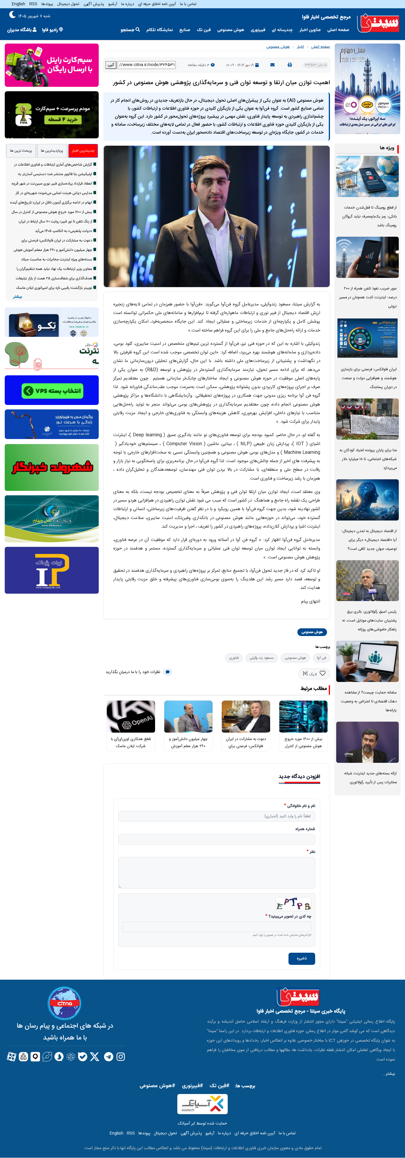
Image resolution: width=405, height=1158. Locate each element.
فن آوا (321, 658)
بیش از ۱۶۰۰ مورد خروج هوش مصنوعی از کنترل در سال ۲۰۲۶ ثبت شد (303, 746)
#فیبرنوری (192, 1086)
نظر (312, 852)
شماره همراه (305, 829)
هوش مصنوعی (230, 30)
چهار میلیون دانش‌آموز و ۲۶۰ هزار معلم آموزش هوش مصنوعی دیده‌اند (188, 746)
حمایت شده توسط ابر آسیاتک (202, 1123)
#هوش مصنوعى (157, 1086)
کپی (111, 64)
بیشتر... (388, 1073)
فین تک (204, 30)
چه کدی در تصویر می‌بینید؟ (290, 917)
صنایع (184, 30)
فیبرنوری (258, 30)
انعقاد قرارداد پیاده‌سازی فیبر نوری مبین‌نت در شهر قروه (52, 184)
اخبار (300, 47)
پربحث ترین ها (21, 151)
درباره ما (127, 4)
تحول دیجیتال (68, 4)
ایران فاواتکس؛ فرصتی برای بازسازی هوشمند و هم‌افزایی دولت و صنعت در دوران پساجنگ (369, 378)
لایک (313, 674)
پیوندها (47, 4)
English (18, 4)
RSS (33, 4)
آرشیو (112, 4)
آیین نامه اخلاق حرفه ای (157, 4)
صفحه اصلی (338, 30)
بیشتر (17, 297)
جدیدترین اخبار (83, 151)
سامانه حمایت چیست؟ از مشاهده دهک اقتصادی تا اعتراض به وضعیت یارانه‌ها (369, 702)
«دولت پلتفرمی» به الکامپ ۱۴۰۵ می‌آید (63, 231)
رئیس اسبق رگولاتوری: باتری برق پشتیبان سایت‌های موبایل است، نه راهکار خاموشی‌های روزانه (369, 621)
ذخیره (302, 958)
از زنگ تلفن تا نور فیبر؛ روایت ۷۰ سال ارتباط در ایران (55, 222)
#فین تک (219, 1086)
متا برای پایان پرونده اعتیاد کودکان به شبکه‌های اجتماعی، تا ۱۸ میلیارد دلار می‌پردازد (368, 459)
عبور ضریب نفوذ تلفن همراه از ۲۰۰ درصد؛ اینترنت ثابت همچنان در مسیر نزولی (368, 298)
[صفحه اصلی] (378, 23)
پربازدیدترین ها (52, 151)
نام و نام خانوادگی (301, 806)
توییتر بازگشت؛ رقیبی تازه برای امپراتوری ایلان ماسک (54, 288)
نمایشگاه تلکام (159, 30)
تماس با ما (188, 4)
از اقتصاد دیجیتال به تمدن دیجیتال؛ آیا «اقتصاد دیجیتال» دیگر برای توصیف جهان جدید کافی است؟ (369, 540)
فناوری (234, 658)
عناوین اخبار (310, 30)
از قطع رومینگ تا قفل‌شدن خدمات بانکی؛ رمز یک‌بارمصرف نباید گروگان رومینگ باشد (369, 217)
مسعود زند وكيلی (262, 658)
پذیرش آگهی (94, 4)
